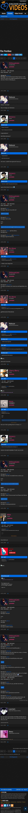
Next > (24, 58)
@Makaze (8, 75)
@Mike (8, 502)
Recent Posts (4, 16)
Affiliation (7, 803)
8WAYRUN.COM (17, 754)
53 (11, 58)
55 (16, 58)
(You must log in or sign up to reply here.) (20, 748)
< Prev (1, 58)
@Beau (8, 691)
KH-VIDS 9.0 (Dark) (6, 789)
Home (4, 13)
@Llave (8, 230)
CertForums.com (18, 812)
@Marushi (9, 665)
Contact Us (19, 789)
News (2, 802)
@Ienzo (8, 217)
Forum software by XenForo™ (6, 807)
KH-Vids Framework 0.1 (5, 808)
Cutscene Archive (7, 802)
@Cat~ (8, 208)
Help (25, 789)
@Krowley (9, 671)
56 (19, 58)
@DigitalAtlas (16, 235)
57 (21, 58)
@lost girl (9, 651)
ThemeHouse (18, 809)
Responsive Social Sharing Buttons (7, 812)
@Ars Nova (9, 235)
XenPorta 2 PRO (3, 754)
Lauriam (12, 709)
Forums (10, 13)
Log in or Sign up (23, 1)
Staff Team (3, 803)
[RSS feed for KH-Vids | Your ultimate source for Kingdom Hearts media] (12, 805)
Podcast (23, 802)
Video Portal (18, 13)
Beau (11, 731)
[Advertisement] (14, 35)
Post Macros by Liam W (16, 807)
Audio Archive (13, 802)
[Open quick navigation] (27, 18)
